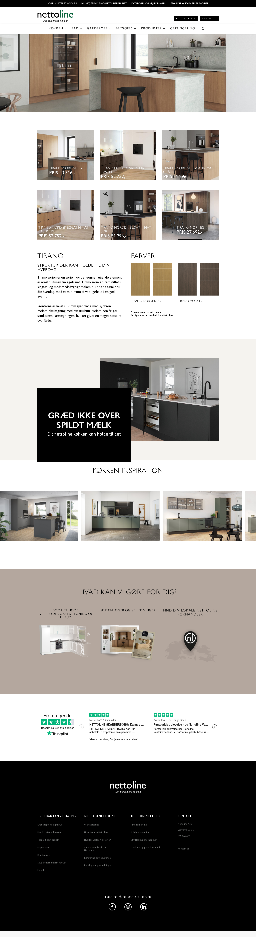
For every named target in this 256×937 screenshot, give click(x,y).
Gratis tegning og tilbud (50, 824)
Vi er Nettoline (91, 824)
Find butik (209, 18)
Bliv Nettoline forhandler (144, 839)
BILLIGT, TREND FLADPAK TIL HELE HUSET (104, 3)
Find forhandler (139, 824)
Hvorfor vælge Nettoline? (97, 839)
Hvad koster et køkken (62, 3)
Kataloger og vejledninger (148, 3)
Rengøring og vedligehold (98, 857)
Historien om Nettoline (96, 832)
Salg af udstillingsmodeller (51, 862)
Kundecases (43, 855)
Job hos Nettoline (140, 832)
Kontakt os (183, 848)
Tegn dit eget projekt (48, 839)
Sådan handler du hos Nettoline (96, 849)
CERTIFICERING (182, 28)
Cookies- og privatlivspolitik (145, 847)
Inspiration (43, 847)
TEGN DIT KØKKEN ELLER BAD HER (190, 3)
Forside (41, 870)
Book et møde (185, 18)
